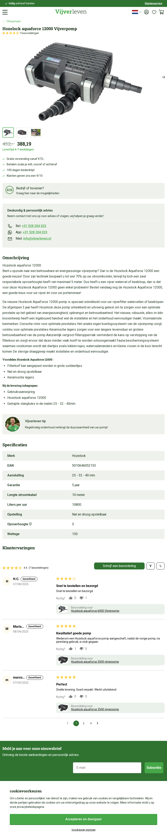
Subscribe (154, 768)
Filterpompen (14, 21)
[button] (11, 33)
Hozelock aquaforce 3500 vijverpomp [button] (95, 661)
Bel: (31, 226)
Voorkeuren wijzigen (83, 829)
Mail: (33, 238)
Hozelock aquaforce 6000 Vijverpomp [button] (95, 610)
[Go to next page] (98, 723)
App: (31, 232)
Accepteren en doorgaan (83, 819)
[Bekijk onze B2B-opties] (9, 190)
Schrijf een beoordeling (119, 566)
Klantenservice (153, 3)
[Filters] (150, 566)
